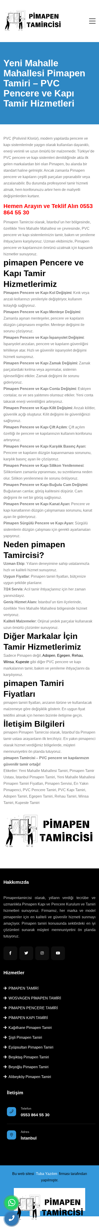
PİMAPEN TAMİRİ (22, 988)
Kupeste (22, 662)
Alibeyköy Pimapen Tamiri (29, 1077)
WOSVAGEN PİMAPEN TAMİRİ (34, 998)
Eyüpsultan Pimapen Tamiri (30, 1047)
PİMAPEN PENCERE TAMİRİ (32, 1008)
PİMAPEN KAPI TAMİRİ (27, 1018)
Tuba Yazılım (46, 1174)
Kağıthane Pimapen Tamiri (29, 1028)
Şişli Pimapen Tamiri (24, 1037)
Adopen (48, 655)
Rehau (77, 655)
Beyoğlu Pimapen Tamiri (28, 1067)
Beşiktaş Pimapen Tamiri (28, 1057)
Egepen (63, 655)
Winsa (8, 662)
